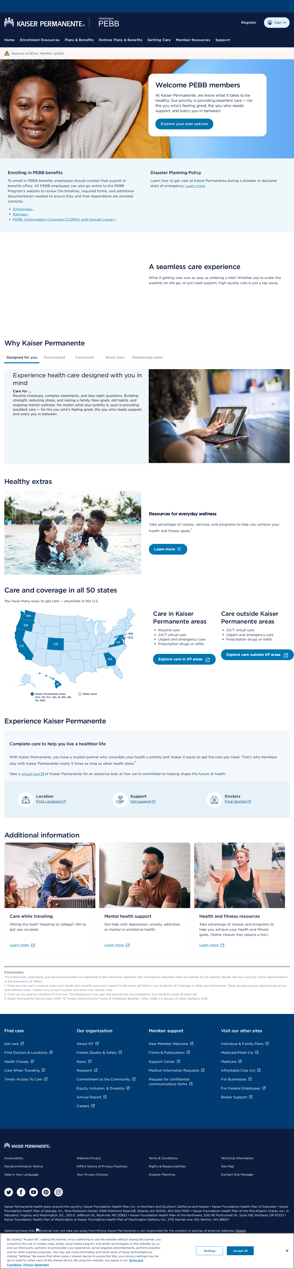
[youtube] (33, 1192)
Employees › (23, 209)
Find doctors (236, 801)
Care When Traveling (22, 1070)
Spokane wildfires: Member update (37, 53)
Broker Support (234, 1097)
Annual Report (89, 1097)
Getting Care (159, 40)
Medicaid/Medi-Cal (237, 1053)
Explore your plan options (184, 124)
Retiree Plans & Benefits (120, 40)
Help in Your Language (21, 1174)
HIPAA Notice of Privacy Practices (102, 1166)
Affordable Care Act (238, 1070)
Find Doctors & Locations (25, 1053)
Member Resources (193, 40)
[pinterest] (46, 1192)
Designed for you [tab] (21, 357)
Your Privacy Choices (92, 1174)
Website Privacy (89, 1158)
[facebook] (21, 1192)
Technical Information (237, 1158)
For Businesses (233, 1079)
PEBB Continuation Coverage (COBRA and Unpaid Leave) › (64, 219)
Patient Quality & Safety (97, 1053)
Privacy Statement (36, 1264)
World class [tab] (115, 357)
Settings (209, 1250)
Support (222, 40)
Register (248, 22)
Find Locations (49, 801)
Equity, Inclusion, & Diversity (100, 1088)
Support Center (162, 1062)
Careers (83, 1106)
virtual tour (30, 774)
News (81, 1062)
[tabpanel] (147, 416)
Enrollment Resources (40, 40)
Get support (140, 801)
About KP (85, 1044)
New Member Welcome (168, 1044)
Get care (11, 1044)
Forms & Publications (167, 1053)
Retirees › (21, 214)
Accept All (240, 1250)
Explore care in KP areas (180, 659)
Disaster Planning (162, 1174)
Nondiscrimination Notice (23, 1166)
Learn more (195, 186)
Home (9, 40)
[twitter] (8, 1192)
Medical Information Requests (174, 1070)
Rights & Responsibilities (167, 1166)
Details (241, 1230)
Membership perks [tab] (147, 357)
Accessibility (13, 1158)
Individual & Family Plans (242, 1044)
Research (84, 1070)
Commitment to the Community (103, 1079)
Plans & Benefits (79, 40)
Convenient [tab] (84, 357)
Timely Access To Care (23, 1079)
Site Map (227, 1166)
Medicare (228, 1062)
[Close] (287, 1250)
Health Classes (16, 1062)
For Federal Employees (240, 1088)
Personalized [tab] (54, 357)
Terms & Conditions (163, 1158)
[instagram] (58, 1192)
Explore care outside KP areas (254, 655)
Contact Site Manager (237, 1174)
